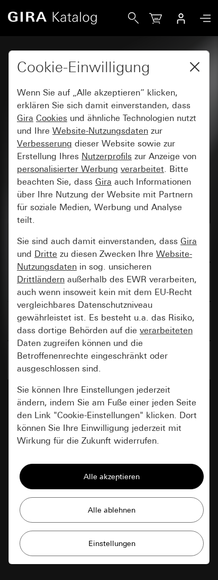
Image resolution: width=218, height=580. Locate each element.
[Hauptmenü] (203, 18)
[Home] (67, 18)
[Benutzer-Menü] (180, 18)
